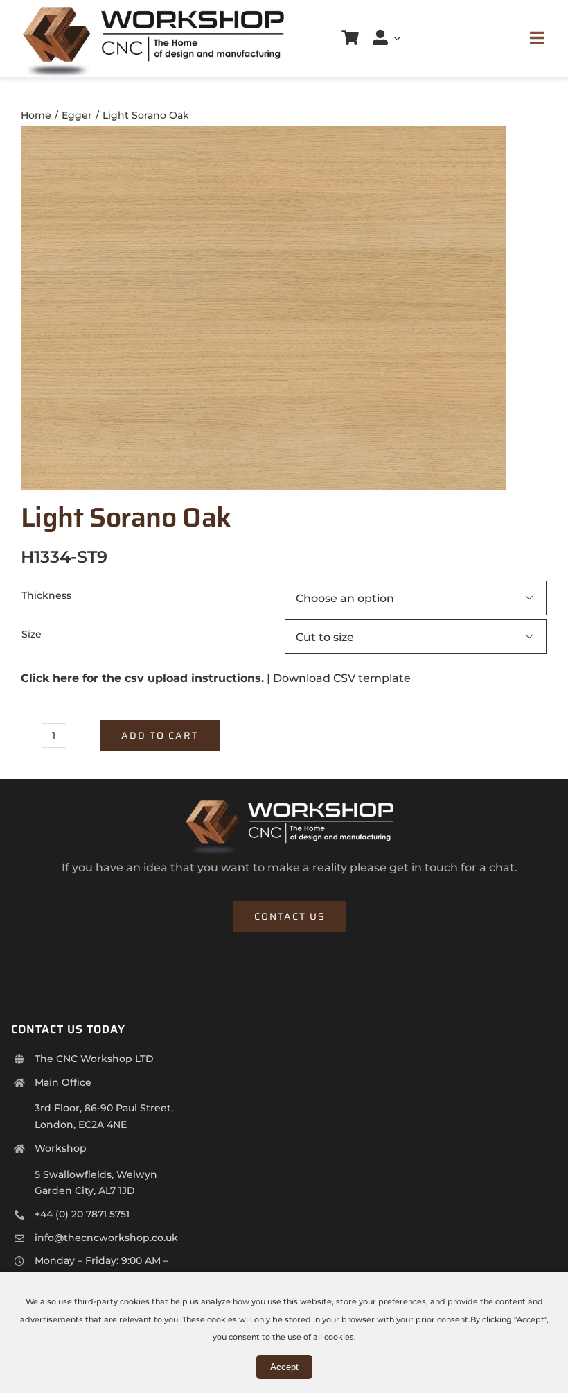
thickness (46, 595)
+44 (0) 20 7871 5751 (82, 1214)
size (31, 634)
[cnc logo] (153, 12)
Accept (284, 1367)
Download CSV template (342, 678)
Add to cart (160, 735)
